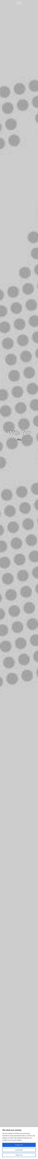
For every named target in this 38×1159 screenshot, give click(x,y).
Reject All (19, 1155)
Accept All (19, 1145)
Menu (19, 3)
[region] (19, 1143)
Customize (19, 1150)
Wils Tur (19, 432)
